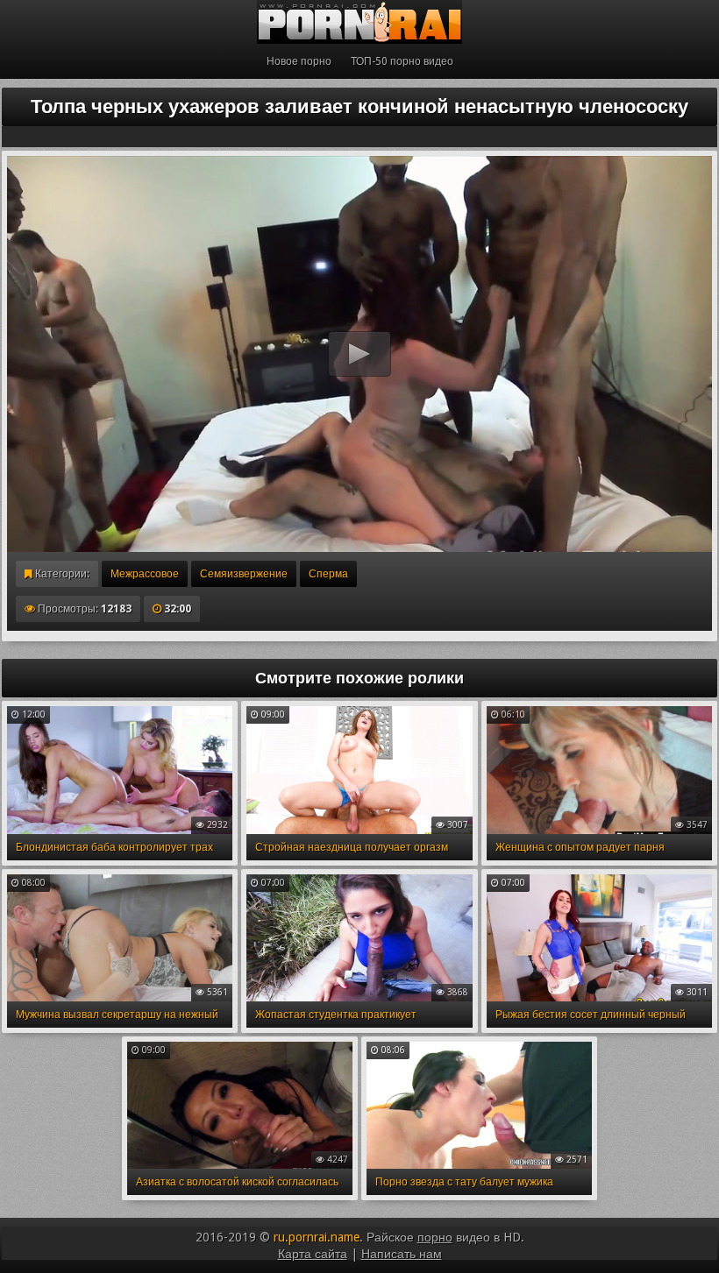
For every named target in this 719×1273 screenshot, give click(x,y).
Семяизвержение (244, 574)
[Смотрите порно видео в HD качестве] (359, 22)
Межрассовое (144, 574)
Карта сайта (312, 1254)
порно (434, 1237)
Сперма (328, 574)
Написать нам (401, 1254)
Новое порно (299, 61)
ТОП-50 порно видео (402, 61)
